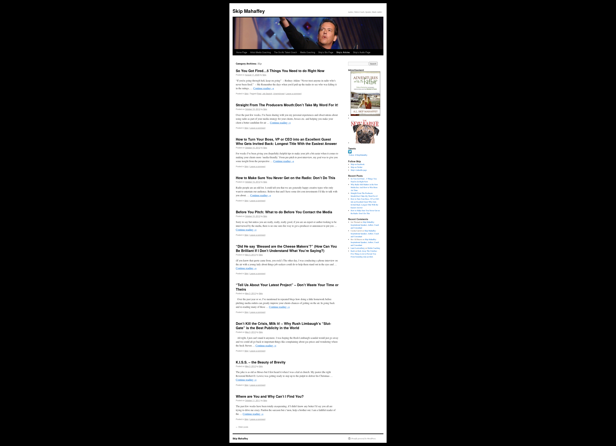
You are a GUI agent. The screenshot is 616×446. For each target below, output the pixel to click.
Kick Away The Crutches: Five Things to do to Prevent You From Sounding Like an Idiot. (364, 254)
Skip (264, 74)
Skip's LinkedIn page (359, 170)
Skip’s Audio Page (361, 52)
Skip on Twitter (356, 167)
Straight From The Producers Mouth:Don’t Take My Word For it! (287, 104)
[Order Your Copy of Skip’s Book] (365, 115)
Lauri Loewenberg (358, 248)
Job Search (267, 93)
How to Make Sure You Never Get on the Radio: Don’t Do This (285, 177)
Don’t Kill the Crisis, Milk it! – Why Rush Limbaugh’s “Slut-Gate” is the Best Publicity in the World (283, 325)
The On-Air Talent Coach (285, 52)
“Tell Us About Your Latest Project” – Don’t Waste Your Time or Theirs (287, 286)
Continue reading (263, 88)
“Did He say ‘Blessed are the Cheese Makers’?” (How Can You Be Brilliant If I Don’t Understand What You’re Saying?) (286, 248)
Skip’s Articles (343, 52)
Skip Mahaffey (249, 10)
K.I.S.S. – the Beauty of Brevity (261, 362)
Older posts (242, 426)
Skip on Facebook (357, 164)
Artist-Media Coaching (260, 52)
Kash (353, 251)
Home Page (241, 52)
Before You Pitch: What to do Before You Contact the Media (284, 211)
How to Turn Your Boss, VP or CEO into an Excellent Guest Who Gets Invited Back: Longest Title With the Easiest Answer (286, 141)
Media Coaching (307, 52)
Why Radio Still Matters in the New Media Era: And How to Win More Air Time (364, 187)
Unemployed (278, 93)
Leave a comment (293, 93)
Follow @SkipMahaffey (358, 155)
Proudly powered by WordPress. (363, 438)
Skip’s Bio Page (325, 52)
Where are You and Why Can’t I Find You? (270, 396)
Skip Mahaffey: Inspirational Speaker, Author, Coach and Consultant (365, 225)
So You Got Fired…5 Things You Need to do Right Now (280, 70)
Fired (259, 93)
